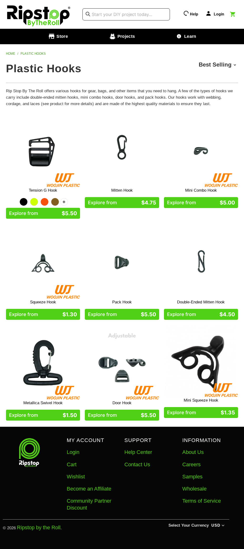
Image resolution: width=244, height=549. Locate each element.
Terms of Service (201, 501)
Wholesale (194, 489)
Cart (71, 464)
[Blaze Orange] (44, 202)
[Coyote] (55, 202)
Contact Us (137, 464)
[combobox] (126, 14)
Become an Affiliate (89, 489)
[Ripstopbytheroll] (39, 14)
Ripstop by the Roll (39, 527)
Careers (191, 464)
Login (73, 452)
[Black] (23, 202)
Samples (192, 477)
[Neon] (34, 202)
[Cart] (233, 15)
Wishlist (76, 477)
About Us (193, 452)
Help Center (138, 452)
